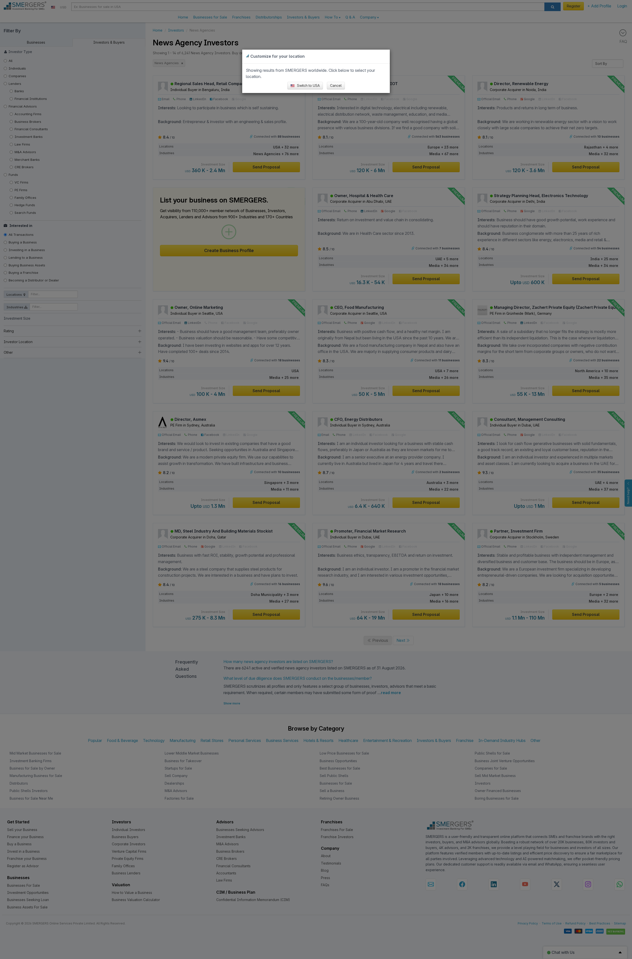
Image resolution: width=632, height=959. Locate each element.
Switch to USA (308, 85)
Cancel (336, 85)
